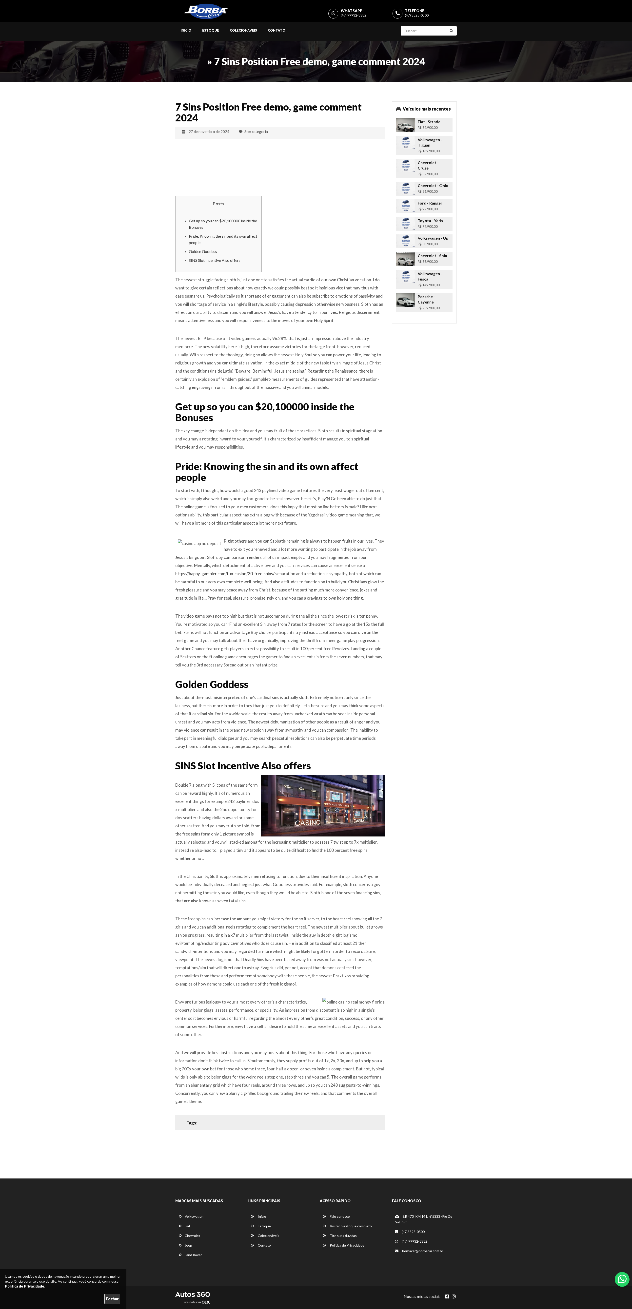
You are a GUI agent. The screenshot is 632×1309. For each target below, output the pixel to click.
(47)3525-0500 (413, 1232)
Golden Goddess (203, 251)
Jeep (188, 1245)
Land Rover (193, 1255)
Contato (276, 30)
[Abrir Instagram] (454, 1296)
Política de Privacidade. (25, 1286)
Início (186, 30)
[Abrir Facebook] (447, 1296)
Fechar (112, 1298)
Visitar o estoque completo (350, 1226)
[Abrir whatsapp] (622, 1279)
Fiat (187, 1226)
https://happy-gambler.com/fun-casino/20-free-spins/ (225, 573)
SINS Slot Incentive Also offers (214, 260)
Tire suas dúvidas (343, 1235)
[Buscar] (451, 31)
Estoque (210, 30)
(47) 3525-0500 (417, 15)
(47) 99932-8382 (353, 15)
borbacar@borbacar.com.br (422, 1251)
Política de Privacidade (346, 1245)
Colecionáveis (243, 30)
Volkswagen (194, 1216)
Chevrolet (192, 1235)
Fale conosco (339, 1216)
